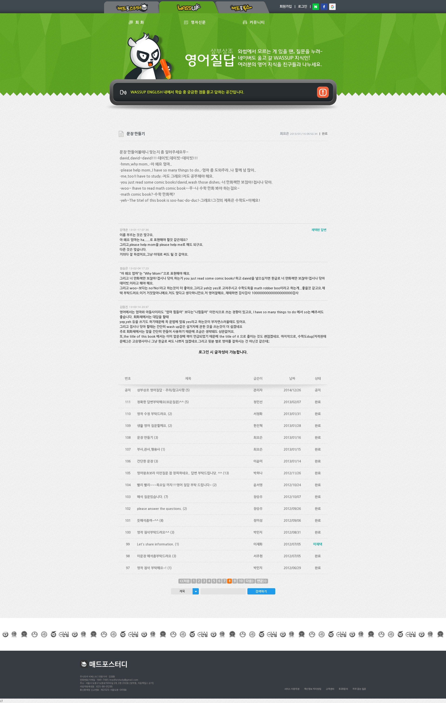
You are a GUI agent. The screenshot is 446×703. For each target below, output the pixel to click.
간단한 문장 (145, 461)
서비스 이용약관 (291, 688)
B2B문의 (343, 688)
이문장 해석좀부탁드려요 (154, 556)
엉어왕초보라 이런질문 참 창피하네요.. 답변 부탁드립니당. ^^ (179, 473)
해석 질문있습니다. (150, 496)
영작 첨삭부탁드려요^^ (153, 532)
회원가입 (286, 6)
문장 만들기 (145, 437)
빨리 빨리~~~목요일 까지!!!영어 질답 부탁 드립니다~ (174, 485)
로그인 (302, 6)
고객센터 (330, 688)
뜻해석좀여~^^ (147, 520)
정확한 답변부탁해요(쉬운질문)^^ (160, 402)
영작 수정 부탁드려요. (152, 414)
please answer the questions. (159, 508)
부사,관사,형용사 (148, 449)
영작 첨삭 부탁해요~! (152, 568)
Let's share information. (155, 544)
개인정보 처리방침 (312, 688)
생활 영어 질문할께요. (152, 425)
